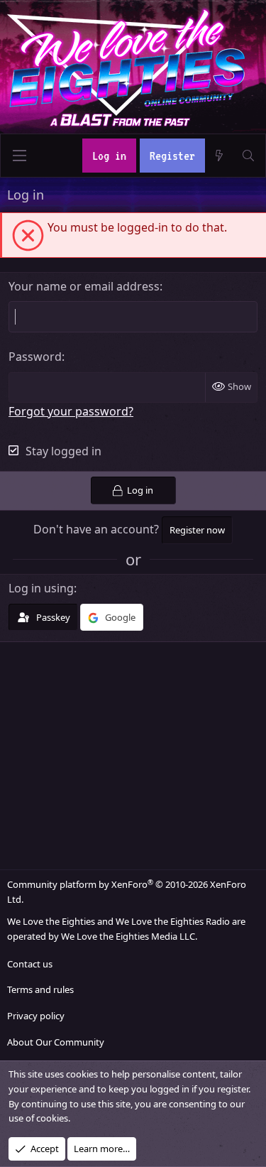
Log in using (41, 588)
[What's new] (219, 155)
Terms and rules (40, 989)
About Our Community (55, 1042)
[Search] (247, 155)
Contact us (29, 963)
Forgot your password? (71, 411)
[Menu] (19, 155)
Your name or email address (84, 286)
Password (35, 356)
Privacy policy (36, 1015)
